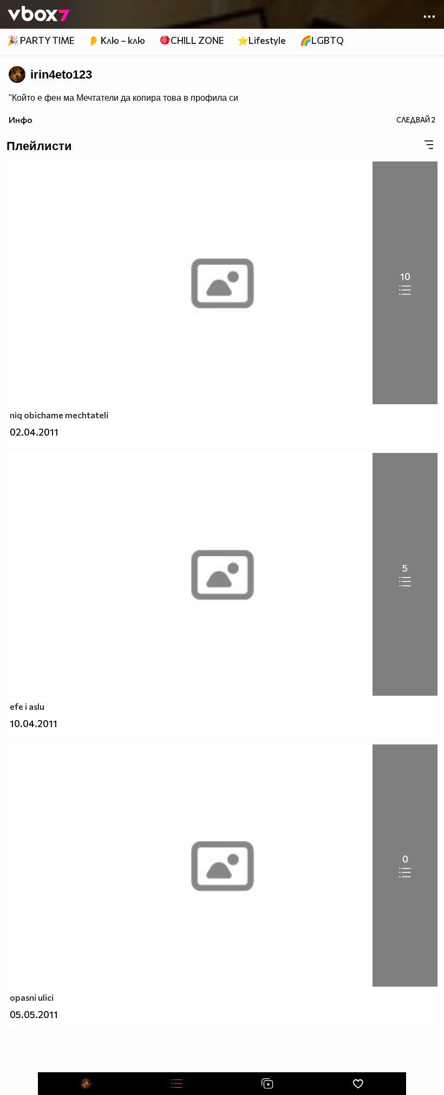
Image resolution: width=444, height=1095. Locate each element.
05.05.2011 (34, 1014)
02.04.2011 (34, 432)
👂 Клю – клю (116, 40)
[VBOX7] (39, 14)
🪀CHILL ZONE (191, 40)
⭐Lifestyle (261, 40)
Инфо (20, 119)
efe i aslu (27, 706)
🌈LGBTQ (322, 40)
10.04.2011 (33, 723)
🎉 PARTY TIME (40, 40)
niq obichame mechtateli (59, 415)
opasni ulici (32, 997)
